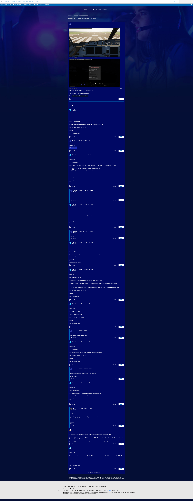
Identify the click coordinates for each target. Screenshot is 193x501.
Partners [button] (30, 1)
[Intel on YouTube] (71, 490)
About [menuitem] (10, 4)
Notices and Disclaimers (81, 494)
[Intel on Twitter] (66, 490)
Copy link (114, 136)
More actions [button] (120, 18)
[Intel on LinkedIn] (68, 490)
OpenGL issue (86, 95)
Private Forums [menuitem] (48, 4)
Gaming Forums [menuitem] (37, 4)
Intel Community (70, 15)
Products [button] (7, 1)
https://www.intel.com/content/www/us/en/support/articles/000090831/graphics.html (85, 173)
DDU (77, 282)
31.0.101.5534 (99, 282)
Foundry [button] (36, 1)
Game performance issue (77, 95)
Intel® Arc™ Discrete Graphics (84, 15)
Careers (86, 488)
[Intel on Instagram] (73, 490)
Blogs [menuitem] (43, 4)
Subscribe (112, 18)
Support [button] (12, 1)
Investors (82, 488)
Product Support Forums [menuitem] (28, 4)
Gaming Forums (76, 15)
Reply (121, 99)
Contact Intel (73, 488)
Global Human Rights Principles (125, 494)
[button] (123, 24)
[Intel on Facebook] (63, 490)
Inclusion (99, 488)
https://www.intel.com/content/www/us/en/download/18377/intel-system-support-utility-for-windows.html (88, 124)
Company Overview (66, 488)
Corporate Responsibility (92, 488)
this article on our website (110, 459)
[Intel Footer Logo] (58, 492)
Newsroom (78, 488)
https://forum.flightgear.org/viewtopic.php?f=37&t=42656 (106, 436)
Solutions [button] (18, 1)
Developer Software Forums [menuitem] (17, 4)
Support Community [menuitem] (4, 4)
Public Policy (104, 488)
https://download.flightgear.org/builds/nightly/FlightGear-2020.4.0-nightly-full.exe (85, 375)
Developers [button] (24, 1)
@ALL (73, 414)
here (97, 478)
